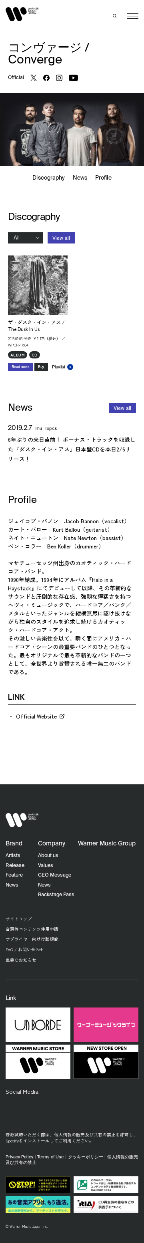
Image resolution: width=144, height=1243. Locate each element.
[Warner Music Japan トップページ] (22, 14)
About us (48, 855)
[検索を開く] (115, 16)
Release (15, 865)
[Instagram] (59, 78)
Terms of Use (50, 1157)
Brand (14, 844)
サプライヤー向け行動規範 (32, 939)
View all (61, 237)
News (80, 178)
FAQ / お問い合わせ (25, 949)
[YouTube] (73, 78)
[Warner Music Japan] (22, 820)
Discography (48, 178)
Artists (13, 855)
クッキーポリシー (85, 1157)
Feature (14, 875)
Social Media (22, 1091)
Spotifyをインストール (28, 1141)
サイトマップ (19, 919)
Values (45, 865)
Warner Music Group (107, 844)
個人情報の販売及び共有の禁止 (85, 1135)
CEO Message (54, 875)
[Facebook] (46, 78)
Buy (41, 366)
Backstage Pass (56, 894)
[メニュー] (132, 16)
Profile (103, 178)
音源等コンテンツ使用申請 (32, 929)
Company (51, 844)
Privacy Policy (19, 1157)
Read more (20, 366)
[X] (33, 78)
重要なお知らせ (21, 960)
